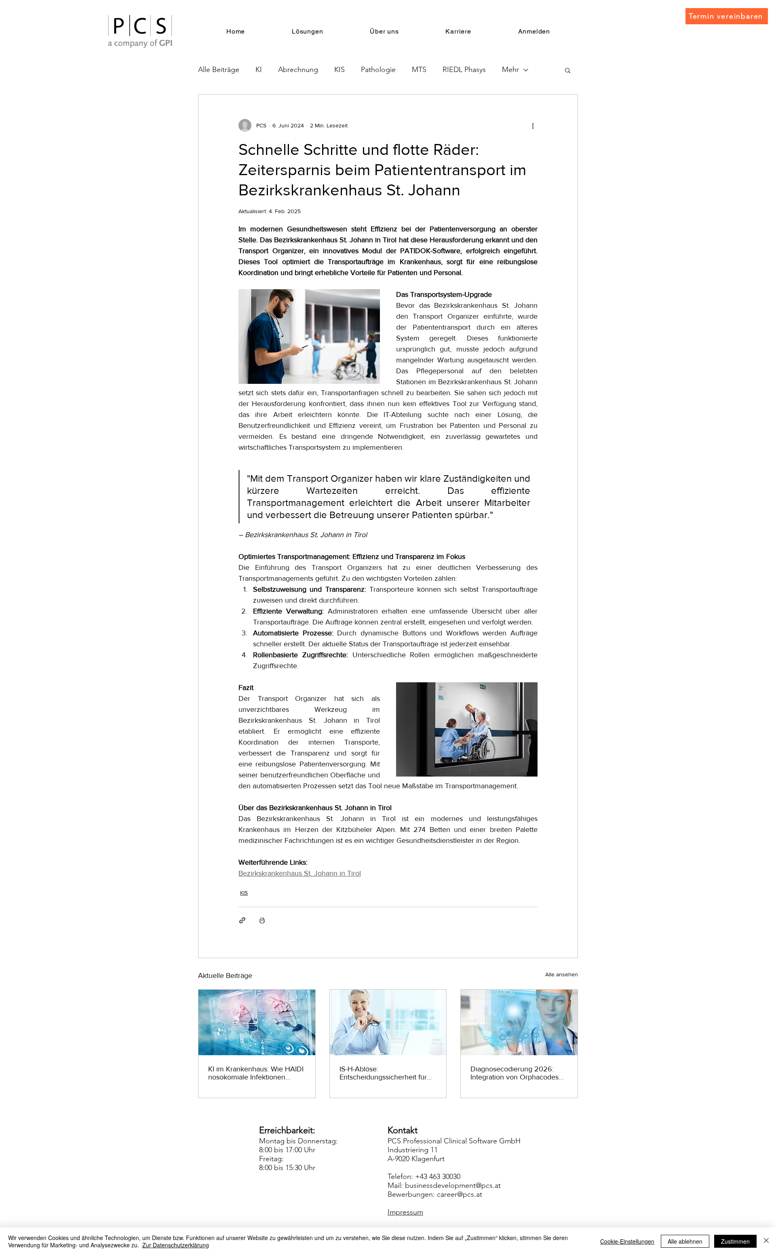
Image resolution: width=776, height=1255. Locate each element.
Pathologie (378, 69)
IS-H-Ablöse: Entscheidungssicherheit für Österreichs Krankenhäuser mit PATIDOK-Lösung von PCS (388, 1073)
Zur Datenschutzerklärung (175, 1245)
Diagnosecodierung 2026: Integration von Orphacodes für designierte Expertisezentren (514, 1073)
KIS (339, 69)
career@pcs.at (459, 1194)
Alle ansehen (561, 974)
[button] (567, 70)
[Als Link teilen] (242, 920)
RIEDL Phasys (464, 69)
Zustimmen (735, 1241)
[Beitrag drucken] (262, 920)
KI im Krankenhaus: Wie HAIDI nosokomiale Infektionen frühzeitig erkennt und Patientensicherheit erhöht (256, 1073)
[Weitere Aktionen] (533, 125)
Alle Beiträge (218, 69)
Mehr (510, 69)
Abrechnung (298, 69)
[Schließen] (766, 1241)
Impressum (405, 1212)
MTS (419, 69)
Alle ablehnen (685, 1241)
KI (258, 69)
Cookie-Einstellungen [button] (627, 1241)
